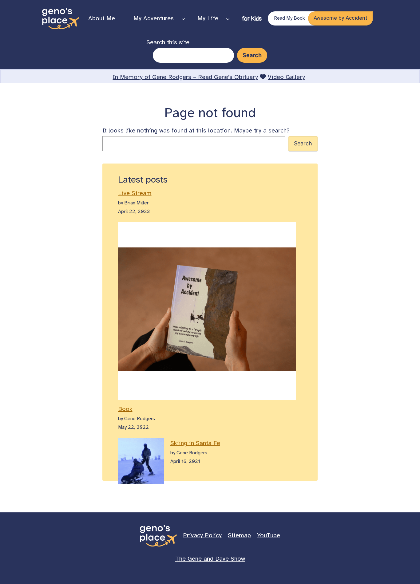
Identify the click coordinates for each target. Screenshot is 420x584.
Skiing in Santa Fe (195, 443)
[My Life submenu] (228, 18)
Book (125, 409)
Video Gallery (286, 77)
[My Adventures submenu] (183, 18)
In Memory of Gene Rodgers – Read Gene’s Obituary (185, 77)
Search (303, 143)
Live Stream (135, 193)
